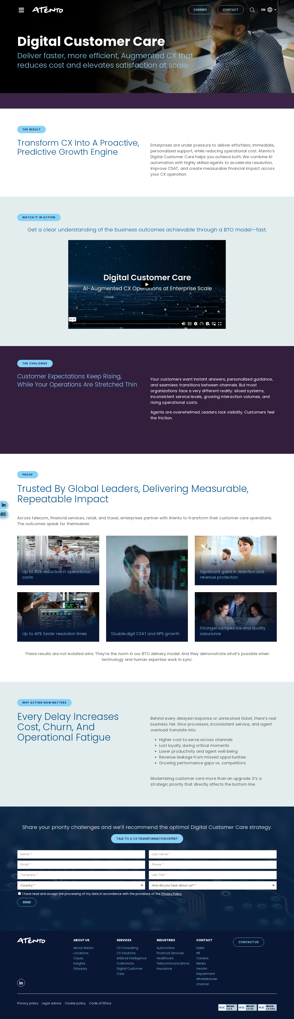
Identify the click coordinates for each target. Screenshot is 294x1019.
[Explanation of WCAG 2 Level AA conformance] (248, 1010)
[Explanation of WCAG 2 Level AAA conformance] (267, 1010)
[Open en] (275, 10)
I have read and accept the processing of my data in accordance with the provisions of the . (102, 894)
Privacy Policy (171, 894)
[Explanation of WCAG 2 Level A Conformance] (228, 1010)
